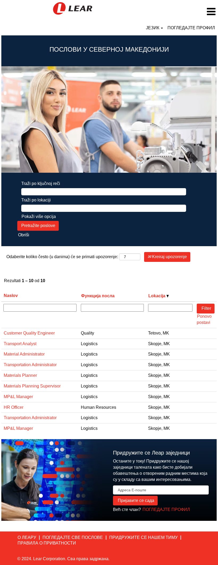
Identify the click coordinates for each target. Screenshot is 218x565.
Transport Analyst (20, 343)
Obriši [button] (23, 235)
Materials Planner (20, 375)
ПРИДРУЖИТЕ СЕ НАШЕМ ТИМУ (143, 537)
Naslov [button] (11, 295)
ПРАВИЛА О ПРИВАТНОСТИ (47, 543)
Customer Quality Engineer (29, 333)
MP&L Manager (18, 396)
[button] (181, 11)
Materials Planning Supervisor (32, 386)
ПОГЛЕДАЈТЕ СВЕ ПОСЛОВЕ (73, 537)
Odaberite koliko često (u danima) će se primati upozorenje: (62, 256)
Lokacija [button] (157, 296)
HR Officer (13, 407)
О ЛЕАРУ (27, 537)
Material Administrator (24, 354)
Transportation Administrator (30, 364)
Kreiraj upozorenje (169, 256)
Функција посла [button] (98, 296)
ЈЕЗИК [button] (153, 28)
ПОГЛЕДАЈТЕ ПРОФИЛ (191, 28)
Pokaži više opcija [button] (39, 216)
